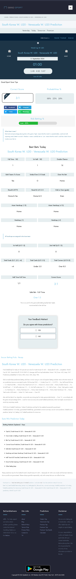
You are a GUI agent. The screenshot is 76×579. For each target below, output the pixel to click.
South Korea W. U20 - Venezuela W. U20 (37, 52)
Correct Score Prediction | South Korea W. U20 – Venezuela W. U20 (26, 444)
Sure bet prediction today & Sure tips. (52, 483)
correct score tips (49, 485)
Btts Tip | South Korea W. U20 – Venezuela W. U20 (20, 440)
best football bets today (15, 485)
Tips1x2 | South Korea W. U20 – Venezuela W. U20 (21, 431)
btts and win (40, 485)
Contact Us (25, 533)
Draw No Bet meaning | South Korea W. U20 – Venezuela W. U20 (25, 462)
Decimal (56, 38)
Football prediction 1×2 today (63, 485)
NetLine (7, 535)
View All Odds (37, 77)
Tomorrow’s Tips (44, 522)
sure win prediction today (13, 418)
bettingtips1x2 (32, 485)
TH (22, 535)
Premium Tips (44, 527)
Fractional (63, 38)
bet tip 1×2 (25, 485)
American (71, 38)
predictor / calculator (34, 483)
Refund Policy (25, 525)
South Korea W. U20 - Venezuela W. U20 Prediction (32, 25)
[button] (10, 107)
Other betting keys (11, 466)
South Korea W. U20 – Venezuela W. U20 (33, 488)
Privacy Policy (25, 530)
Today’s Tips (43, 519)
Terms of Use (25, 527)
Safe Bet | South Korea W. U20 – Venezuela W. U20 (21, 449)
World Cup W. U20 (15, 491)
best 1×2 (5, 485)
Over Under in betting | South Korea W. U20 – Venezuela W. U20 (25, 436)
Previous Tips (43, 525)
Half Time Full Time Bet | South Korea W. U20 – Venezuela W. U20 (25, 457)
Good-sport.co (6, 483)
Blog (23, 522)
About (23, 519)
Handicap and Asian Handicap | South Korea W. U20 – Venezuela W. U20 (27, 453)
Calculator (43, 533)
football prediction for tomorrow (12, 488)
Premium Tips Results (46, 530)
